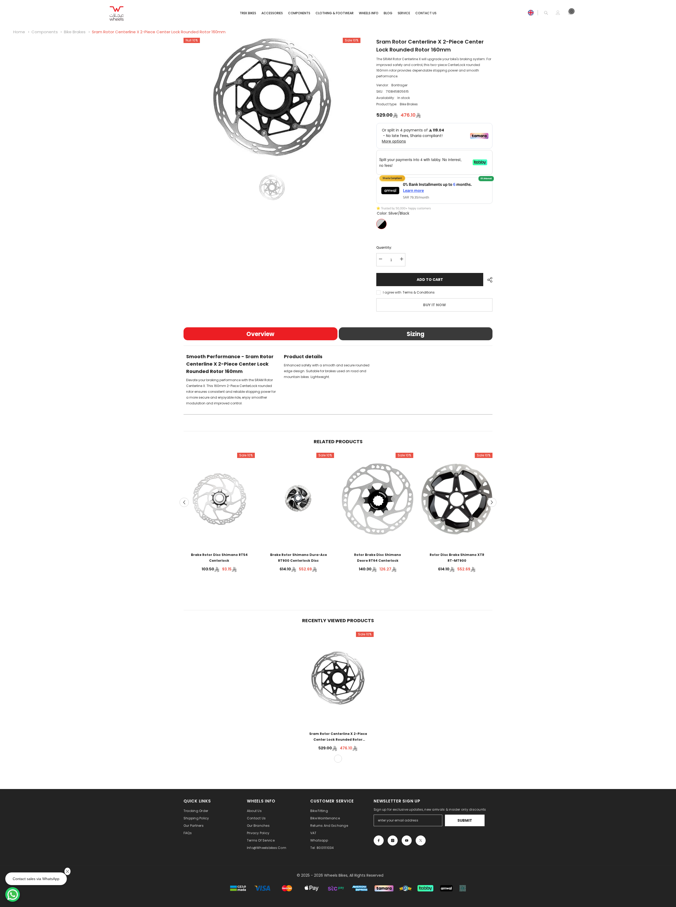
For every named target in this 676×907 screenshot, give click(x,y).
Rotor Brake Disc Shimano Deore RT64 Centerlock (377, 557)
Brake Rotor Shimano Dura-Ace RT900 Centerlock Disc (298, 557)
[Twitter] (421, 840)
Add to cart (430, 279)
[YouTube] (407, 840)
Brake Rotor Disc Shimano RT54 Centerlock (219, 557)
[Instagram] (393, 840)
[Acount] (558, 13)
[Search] (546, 12)
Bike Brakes (75, 32)
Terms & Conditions (419, 292)
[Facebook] (379, 840)
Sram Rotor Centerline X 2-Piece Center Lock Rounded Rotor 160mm (159, 32)
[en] (531, 13)
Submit (464, 820)
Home (19, 32)
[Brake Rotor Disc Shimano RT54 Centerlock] (219, 499)
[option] (272, 97)
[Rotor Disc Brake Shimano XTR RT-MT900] (456, 499)
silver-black (338, 759)
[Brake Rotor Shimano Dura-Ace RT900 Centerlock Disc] (298, 499)
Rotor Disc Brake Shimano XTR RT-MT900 (457, 557)
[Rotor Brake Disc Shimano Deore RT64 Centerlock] (377, 499)
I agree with (392, 292)
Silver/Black (381, 224)
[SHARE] (487, 279)
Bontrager (399, 85)
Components (44, 32)
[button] (184, 502)
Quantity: (384, 247)
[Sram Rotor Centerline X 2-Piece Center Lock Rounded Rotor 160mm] (338, 678)
